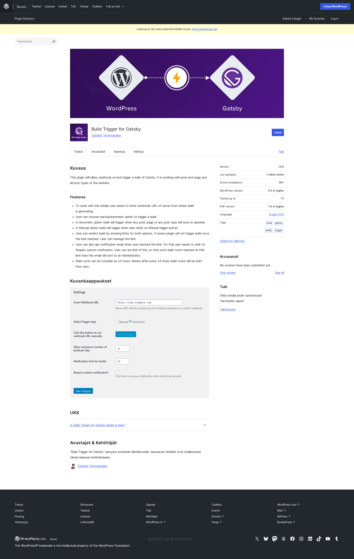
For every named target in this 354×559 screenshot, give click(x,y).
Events (216, 510)
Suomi (53, 539)
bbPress (284, 516)
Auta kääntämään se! (204, 29)
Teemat (85, 510)
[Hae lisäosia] (54, 41)
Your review (228, 272)
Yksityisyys (21, 522)
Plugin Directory (24, 18)
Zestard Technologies (106, 135)
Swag (217, 522)
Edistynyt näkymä (232, 241)
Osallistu (217, 504)
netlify (268, 230)
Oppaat (150, 504)
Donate (218, 516)
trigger (278, 230)
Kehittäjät (151, 516)
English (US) (276, 214)
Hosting (19, 516)
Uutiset (19, 510)
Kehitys (139, 151)
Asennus (119, 151)
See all (279, 272)
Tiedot (78, 151)
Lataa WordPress (335, 6)
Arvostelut (98, 151)
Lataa (278, 132)
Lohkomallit (87, 522)
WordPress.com (288, 504)
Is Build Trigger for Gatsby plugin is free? (97, 425)
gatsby (278, 223)
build (269, 223)
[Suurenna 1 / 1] (204, 292)
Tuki (281, 151)
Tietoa (19, 504)
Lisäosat (85, 516)
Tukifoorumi (227, 309)
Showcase (86, 504)
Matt (281, 510)
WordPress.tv (156, 522)
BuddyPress (286, 522)
